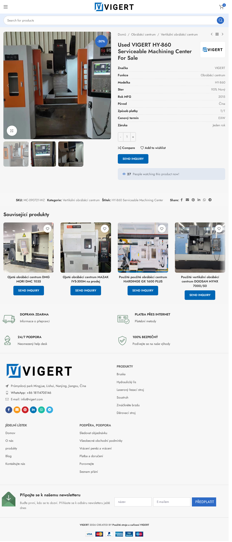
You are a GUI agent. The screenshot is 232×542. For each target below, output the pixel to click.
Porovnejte (87, 463)
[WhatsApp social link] (204, 200)
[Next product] (222, 34)
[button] (7, 85)
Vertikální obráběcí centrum (179, 34)
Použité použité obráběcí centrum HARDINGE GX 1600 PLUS (143, 279)
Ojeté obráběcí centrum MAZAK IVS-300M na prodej (86, 279)
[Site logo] (114, 6)
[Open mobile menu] (5, 6)
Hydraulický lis (126, 382)
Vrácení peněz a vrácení (96, 448)
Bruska (121, 374)
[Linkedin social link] (199, 200)
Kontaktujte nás (15, 463)
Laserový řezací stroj (130, 389)
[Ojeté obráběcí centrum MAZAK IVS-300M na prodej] (85, 247)
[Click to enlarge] (12, 131)
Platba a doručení (91, 456)
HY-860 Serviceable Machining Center (137, 200)
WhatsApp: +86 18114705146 (31, 392)
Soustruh (122, 397)
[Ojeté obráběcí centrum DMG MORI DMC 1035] (28, 247)
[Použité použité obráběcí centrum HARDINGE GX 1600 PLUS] (143, 247)
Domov (10, 433)
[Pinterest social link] (193, 200)
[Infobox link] (57, 319)
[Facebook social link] (181, 200)
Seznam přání (89, 471)
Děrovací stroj (126, 413)
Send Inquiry (133, 159)
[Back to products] (217, 34)
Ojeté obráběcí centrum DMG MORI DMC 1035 (28, 279)
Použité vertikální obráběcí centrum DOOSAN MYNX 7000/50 (200, 281)
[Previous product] (211, 34)
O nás (9, 440)
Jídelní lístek (16, 425)
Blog (8, 456)
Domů (122, 34)
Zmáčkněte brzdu (128, 405)
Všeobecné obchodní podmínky (101, 440)
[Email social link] (187, 200)
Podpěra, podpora (95, 425)
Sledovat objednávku (93, 433)
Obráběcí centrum (143, 34)
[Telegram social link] (210, 200)
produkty (125, 366)
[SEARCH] (220, 20)
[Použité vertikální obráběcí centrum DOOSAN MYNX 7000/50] (200, 247)
